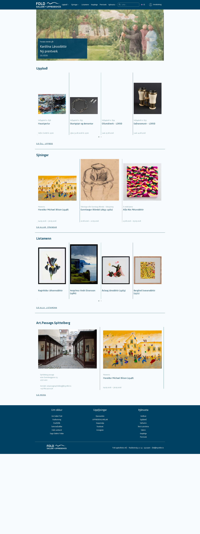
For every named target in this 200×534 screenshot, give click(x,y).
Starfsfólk (56, 423)
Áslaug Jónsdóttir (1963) (114, 290)
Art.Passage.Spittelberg (53, 323)
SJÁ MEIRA (44, 55)
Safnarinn (143, 423)
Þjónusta (111, 5)
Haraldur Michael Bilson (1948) (53, 209)
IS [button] (143, 5)
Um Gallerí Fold (56, 416)
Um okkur (56, 409)
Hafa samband (57, 430)
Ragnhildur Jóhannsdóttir (50, 290)
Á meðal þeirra (128, 207)
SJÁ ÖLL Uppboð (44, 144)
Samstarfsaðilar (56, 427)
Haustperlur (44, 123)
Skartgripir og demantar (81, 123)
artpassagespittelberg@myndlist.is (59, 386)
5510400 (147, 448)
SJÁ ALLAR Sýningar (46, 227)
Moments (41, 207)
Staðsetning (56, 420)
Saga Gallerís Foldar (57, 433)
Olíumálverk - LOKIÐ (112, 123)
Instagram (100, 430)
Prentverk (103, 5)
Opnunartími (100, 416)
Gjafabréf (143, 420)
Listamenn (85, 5)
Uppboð (64, 5)
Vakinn (143, 430)
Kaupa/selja (100, 423)
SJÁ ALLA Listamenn (46, 308)
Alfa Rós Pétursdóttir (133, 209)
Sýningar (74, 5)
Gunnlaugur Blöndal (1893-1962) (97, 209)
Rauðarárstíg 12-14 (135, 448)
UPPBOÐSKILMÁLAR (100, 420)
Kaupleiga (94, 5)
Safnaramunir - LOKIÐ (144, 123)
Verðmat (143, 416)
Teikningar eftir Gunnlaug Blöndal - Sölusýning (97, 207)
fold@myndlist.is (158, 448)
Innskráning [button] (156, 5)
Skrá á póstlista (143, 427)
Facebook (100, 427)
